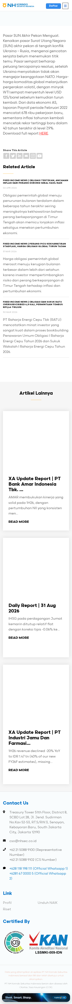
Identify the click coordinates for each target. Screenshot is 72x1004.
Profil (7, 903)
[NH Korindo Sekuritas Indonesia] (18, 6)
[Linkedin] (20, 156)
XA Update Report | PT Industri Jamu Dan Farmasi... (34, 738)
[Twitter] (13, 156)
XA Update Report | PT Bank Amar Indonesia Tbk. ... (34, 484)
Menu (65, 6)
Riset (7, 909)
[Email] (26, 156)
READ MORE (18, 522)
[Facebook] (6, 156)
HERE (43, 133)
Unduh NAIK (48, 903)
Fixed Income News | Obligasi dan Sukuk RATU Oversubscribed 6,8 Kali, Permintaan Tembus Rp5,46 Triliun (33, 304)
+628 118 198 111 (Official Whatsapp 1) (38, 869)
